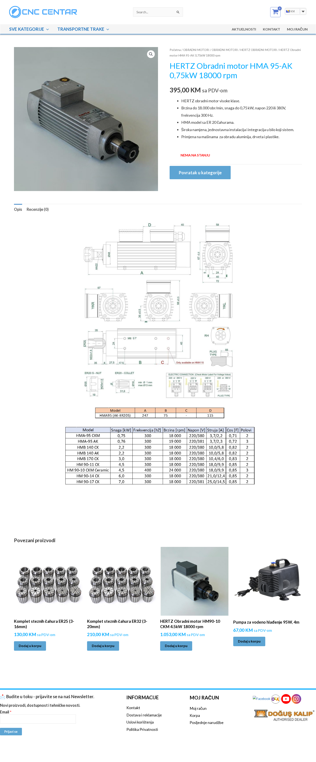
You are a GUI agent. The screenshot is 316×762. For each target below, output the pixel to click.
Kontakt (271, 29)
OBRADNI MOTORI (196, 50)
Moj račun (198, 708)
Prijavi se (11, 731)
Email (5, 712)
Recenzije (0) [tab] (38, 209)
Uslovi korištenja (140, 722)
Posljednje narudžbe (207, 722)
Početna (175, 50)
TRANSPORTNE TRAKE (80, 29)
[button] (46, 29)
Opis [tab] (18, 209)
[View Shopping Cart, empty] (275, 12)
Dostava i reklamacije (144, 715)
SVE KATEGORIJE (26, 29)
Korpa (195, 715)
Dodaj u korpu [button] (30, 646)
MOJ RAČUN (297, 29)
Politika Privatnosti (142, 729)
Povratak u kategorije (200, 172)
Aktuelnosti (244, 29)
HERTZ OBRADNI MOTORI (258, 50)
